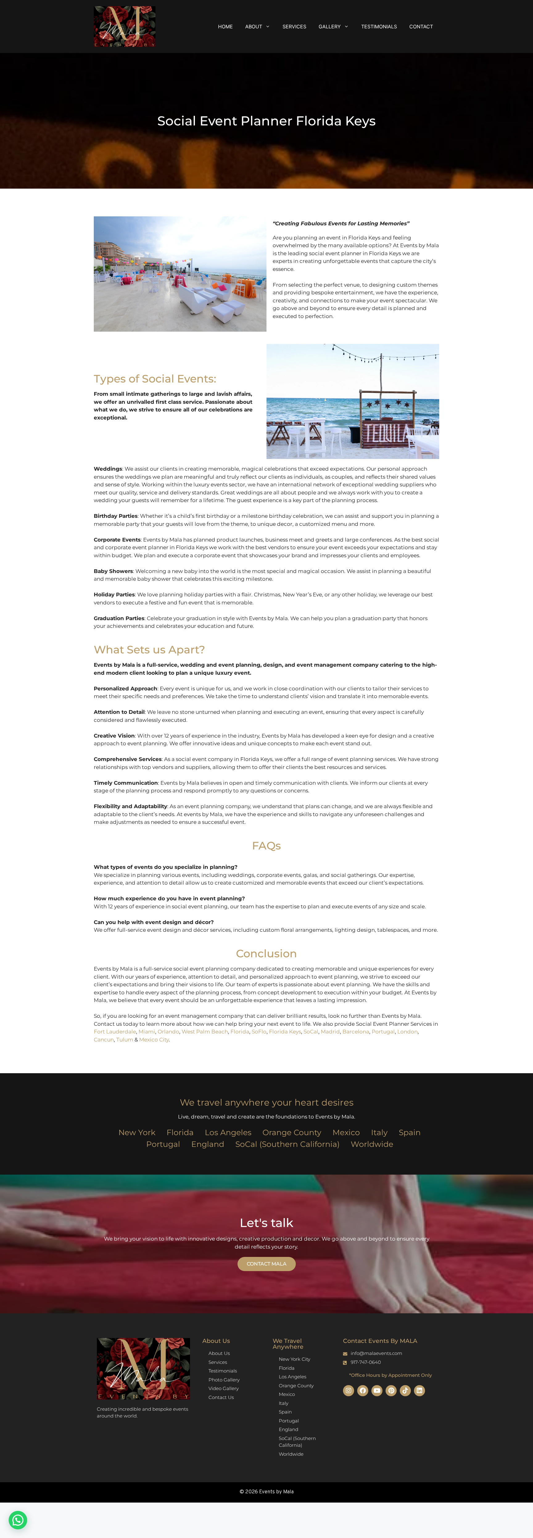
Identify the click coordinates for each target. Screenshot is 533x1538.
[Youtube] (376, 1390)
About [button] (253, 26)
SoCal (311, 1032)
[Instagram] (348, 1390)
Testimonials (379, 26)
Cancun (104, 1040)
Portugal (383, 1032)
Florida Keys (285, 1032)
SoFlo (259, 1032)
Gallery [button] (330, 26)
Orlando (168, 1032)
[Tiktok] (405, 1390)
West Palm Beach (205, 1032)
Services (294, 26)
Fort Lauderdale (115, 1032)
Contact (421, 26)
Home (225, 26)
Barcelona (355, 1032)
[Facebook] (362, 1390)
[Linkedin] (419, 1390)
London (407, 1032)
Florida (239, 1032)
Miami (146, 1032)
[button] (18, 1520)
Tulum (124, 1040)
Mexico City (154, 1040)
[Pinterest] (391, 1390)
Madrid (330, 1032)
